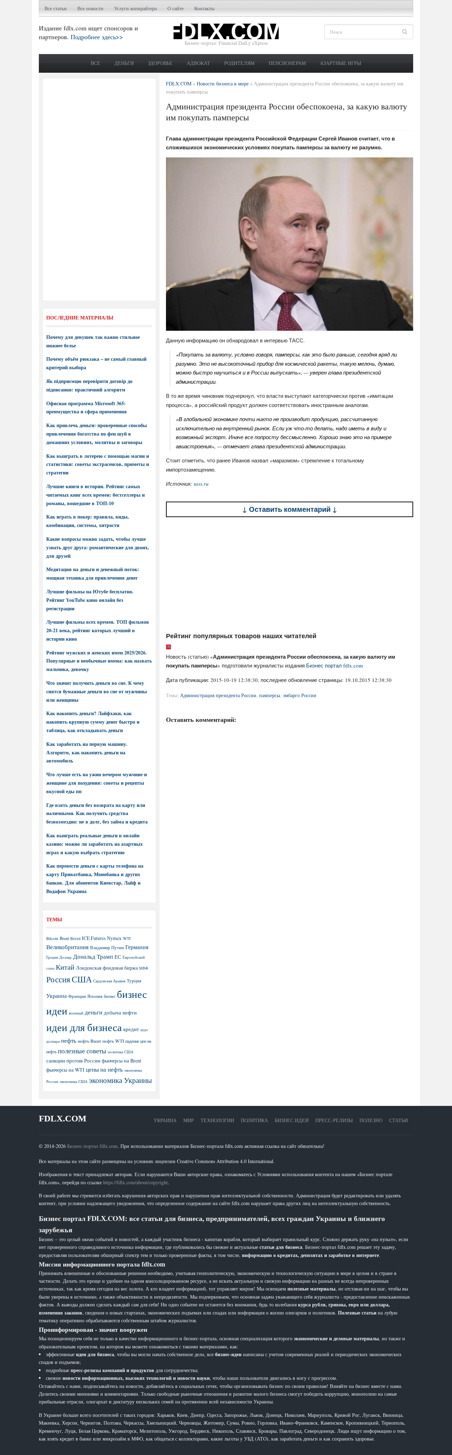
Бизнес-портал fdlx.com (92, 1146)
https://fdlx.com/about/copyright (135, 1182)
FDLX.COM (63, 1118)
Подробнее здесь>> (97, 36)
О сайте (175, 8)
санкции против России (73, 1060)
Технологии (217, 1120)
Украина (56, 995)
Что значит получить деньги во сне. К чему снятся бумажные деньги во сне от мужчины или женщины (96, 691)
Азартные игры (340, 63)
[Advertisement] (289, 574)
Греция (52, 957)
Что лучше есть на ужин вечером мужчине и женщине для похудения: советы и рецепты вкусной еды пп (96, 783)
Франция (77, 996)
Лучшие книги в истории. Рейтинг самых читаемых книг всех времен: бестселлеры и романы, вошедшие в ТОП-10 (95, 495)
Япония (94, 996)
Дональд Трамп (93, 956)
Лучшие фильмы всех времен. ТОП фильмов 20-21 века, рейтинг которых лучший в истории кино (97, 630)
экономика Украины (120, 1080)
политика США (120, 1051)
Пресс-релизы (334, 1120)
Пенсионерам (287, 63)
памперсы (269, 695)
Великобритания (67, 947)
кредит (131, 1028)
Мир (188, 1120)
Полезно (370, 1120)
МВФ (143, 968)
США (82, 979)
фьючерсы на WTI (65, 1069)
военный (76, 1013)
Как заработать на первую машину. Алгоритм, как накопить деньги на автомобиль (86, 752)
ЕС (117, 956)
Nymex (114, 938)
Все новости (90, 8)
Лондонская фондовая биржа (107, 967)
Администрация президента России (218, 695)
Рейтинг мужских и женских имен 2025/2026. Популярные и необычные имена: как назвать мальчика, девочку (99, 661)
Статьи (398, 1120)
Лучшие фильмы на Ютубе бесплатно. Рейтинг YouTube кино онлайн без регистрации (89, 600)
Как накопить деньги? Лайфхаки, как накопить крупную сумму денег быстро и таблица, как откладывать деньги (92, 721)
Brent (64, 938)
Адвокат (198, 63)
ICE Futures (94, 938)
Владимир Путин (107, 947)
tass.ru (201, 483)
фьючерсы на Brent (121, 1060)
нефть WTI (113, 1041)
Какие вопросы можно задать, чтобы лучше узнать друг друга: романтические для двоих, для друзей (97, 547)
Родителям (239, 63)
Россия (58, 979)
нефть (68, 1040)
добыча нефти (120, 1012)
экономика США (74, 1081)
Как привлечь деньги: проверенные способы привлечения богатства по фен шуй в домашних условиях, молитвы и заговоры (96, 433)
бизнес (109, 996)
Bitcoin (52, 938)
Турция (134, 981)
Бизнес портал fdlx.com (334, 665)
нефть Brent (89, 1041)
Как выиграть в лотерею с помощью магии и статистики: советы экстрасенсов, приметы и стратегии (97, 464)
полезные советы (82, 1050)
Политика (254, 1120)
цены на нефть (104, 1069)
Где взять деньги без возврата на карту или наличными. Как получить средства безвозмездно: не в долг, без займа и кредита (97, 813)
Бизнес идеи (292, 1120)
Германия (136, 947)
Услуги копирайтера (135, 8)
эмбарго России (299, 695)
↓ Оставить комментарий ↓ (289, 509)
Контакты (204, 8)
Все (95, 63)
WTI (127, 938)
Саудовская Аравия (109, 980)
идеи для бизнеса (84, 1027)
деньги (93, 1012)
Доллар (65, 957)
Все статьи (55, 8)
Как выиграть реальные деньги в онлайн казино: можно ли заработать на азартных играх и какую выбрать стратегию (94, 844)
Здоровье (160, 63)
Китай (65, 967)
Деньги (124, 63)
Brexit (75, 938)
